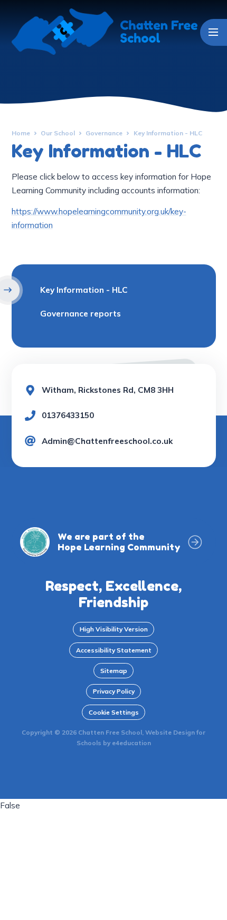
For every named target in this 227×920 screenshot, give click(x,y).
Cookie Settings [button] (114, 712)
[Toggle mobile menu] (213, 32)
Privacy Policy (114, 691)
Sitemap (113, 671)
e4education (131, 743)
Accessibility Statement (114, 650)
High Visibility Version (114, 629)
